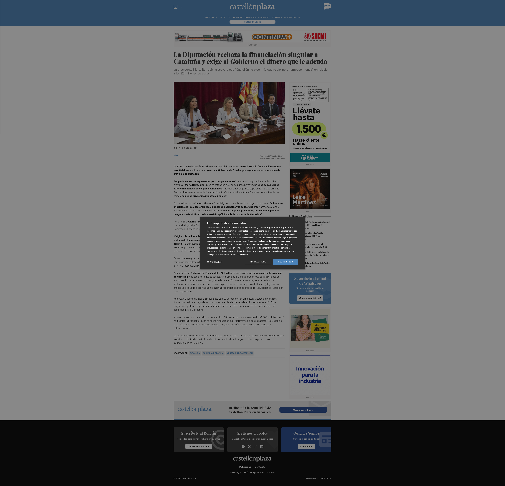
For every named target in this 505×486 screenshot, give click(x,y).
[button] (214, 261)
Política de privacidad (239, 254)
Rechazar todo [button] (258, 261)
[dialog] (252, 243)
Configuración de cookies (218, 254)
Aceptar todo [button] (285, 261)
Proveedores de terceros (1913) (276, 237)
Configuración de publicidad (230, 251)
